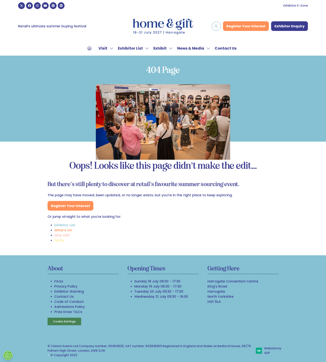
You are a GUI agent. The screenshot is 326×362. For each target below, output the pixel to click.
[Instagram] (37, 5)
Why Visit (62, 235)
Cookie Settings (64, 321)
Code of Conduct (69, 301)
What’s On (63, 230)
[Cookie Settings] (8, 355)
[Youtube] (45, 5)
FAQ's (59, 240)
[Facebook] (29, 5)
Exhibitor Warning (69, 291)
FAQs (58, 281)
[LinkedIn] (61, 5)
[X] (21, 5)
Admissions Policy (69, 306)
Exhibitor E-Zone (295, 5)
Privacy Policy (65, 286)
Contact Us (226, 48)
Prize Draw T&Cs (68, 311)
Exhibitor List (130, 48)
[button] (216, 26)
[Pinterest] (53, 5)
